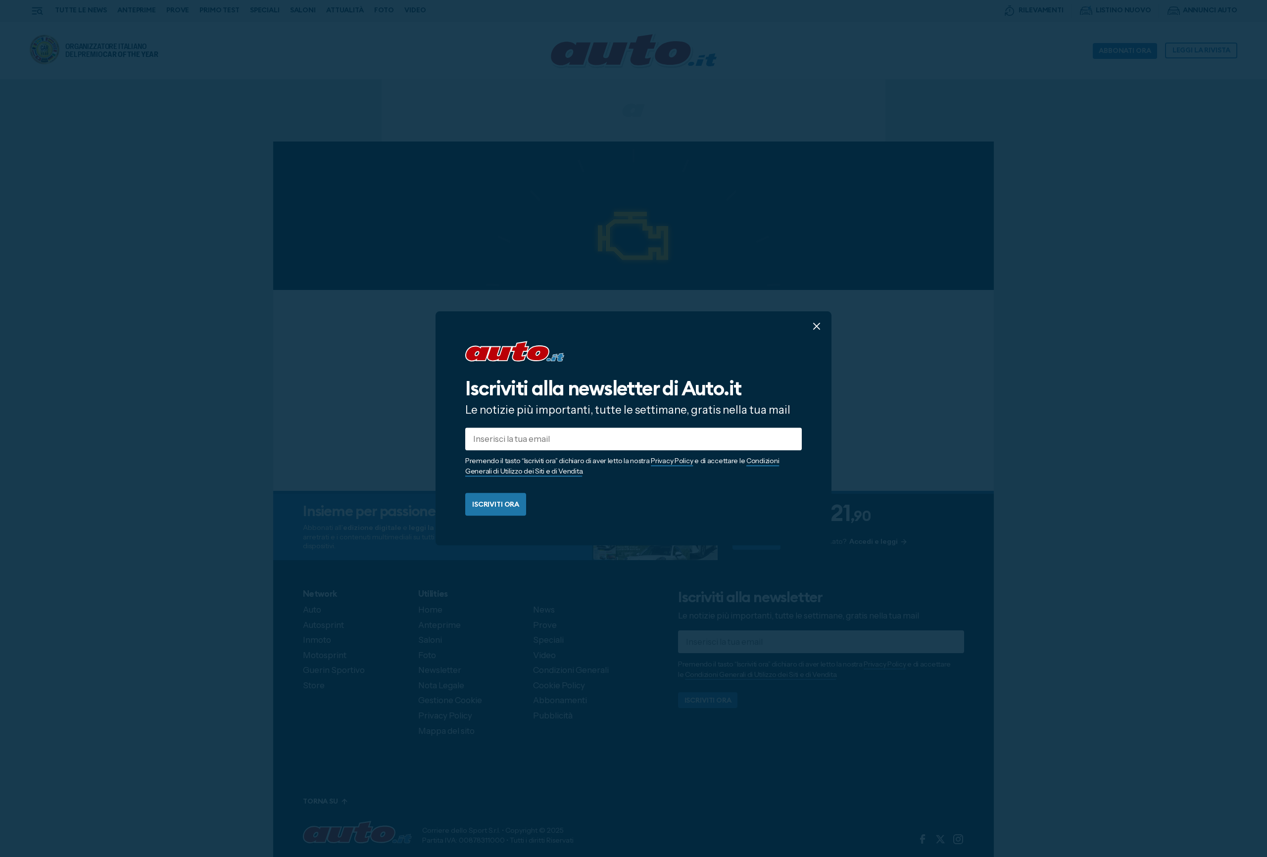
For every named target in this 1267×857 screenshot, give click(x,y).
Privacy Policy (672, 461)
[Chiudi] (816, 326)
